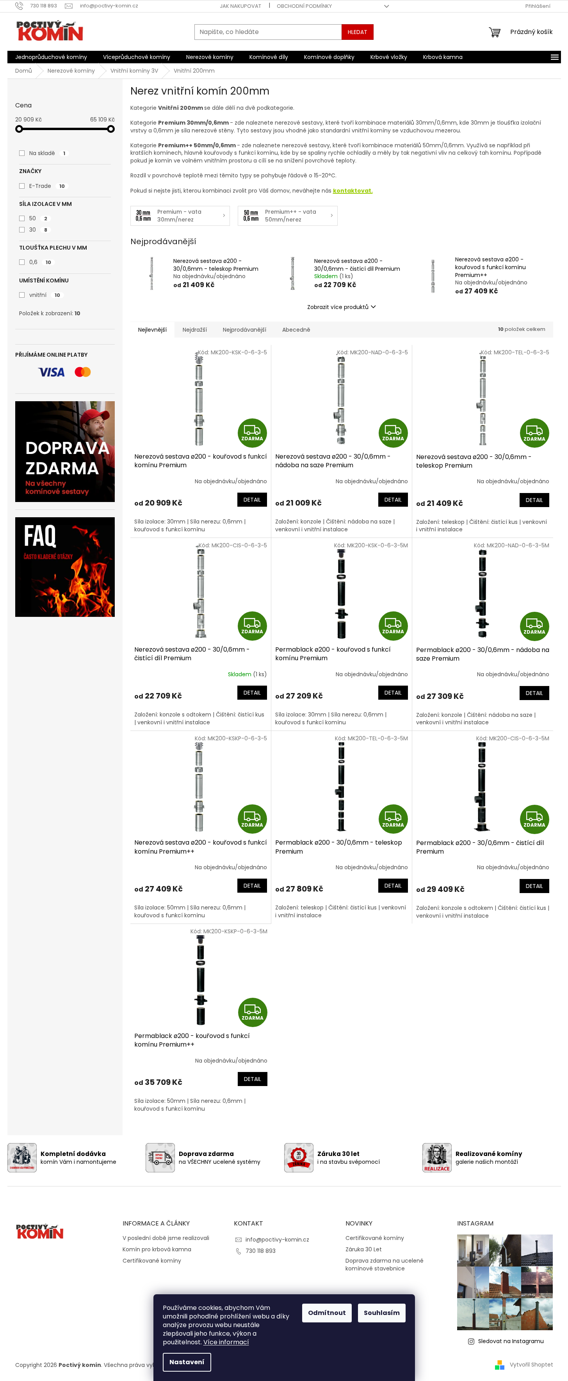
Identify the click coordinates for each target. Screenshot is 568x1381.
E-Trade (47, 186)
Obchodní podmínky (304, 6)
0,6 (40, 262)
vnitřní (44, 295)
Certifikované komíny (152, 1261)
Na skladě (47, 153)
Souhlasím (382, 1312)
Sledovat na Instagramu (511, 1341)
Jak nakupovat (240, 6)
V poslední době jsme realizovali (166, 1238)
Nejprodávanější (244, 330)
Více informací (226, 1342)
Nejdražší (195, 330)
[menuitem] (51, 57)
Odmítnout (327, 1312)
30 (38, 230)
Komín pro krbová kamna (157, 1249)
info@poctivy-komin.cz (277, 1239)
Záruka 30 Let (363, 1249)
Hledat (357, 32)
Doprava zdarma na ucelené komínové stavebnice (384, 1264)
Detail (252, 500)
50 (38, 218)
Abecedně (296, 330)
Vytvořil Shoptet (531, 1364)
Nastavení (187, 1362)
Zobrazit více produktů (338, 307)
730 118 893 (261, 1251)
